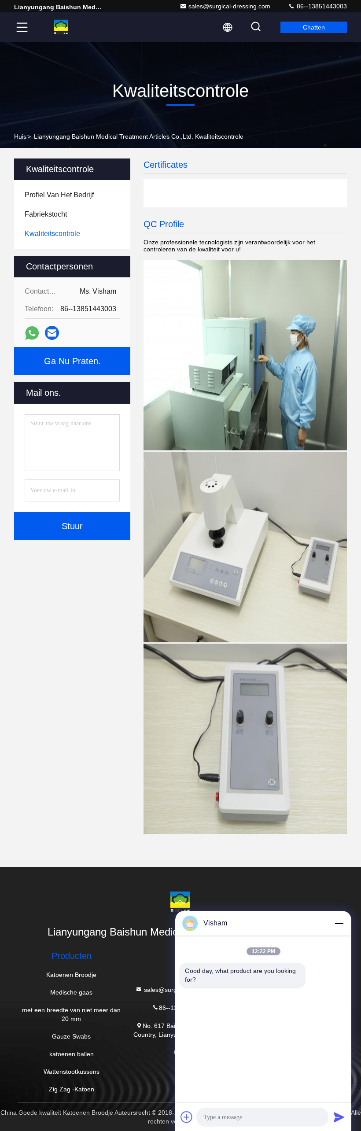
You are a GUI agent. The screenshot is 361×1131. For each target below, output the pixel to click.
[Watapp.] (32, 333)
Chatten (314, 27)
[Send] (339, 1117)
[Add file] (186, 1117)
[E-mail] (52, 333)
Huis (20, 136)
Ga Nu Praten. (72, 361)
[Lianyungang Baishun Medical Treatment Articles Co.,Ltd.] (61, 27)
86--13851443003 (321, 6)
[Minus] (339, 923)
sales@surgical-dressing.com (229, 6)
